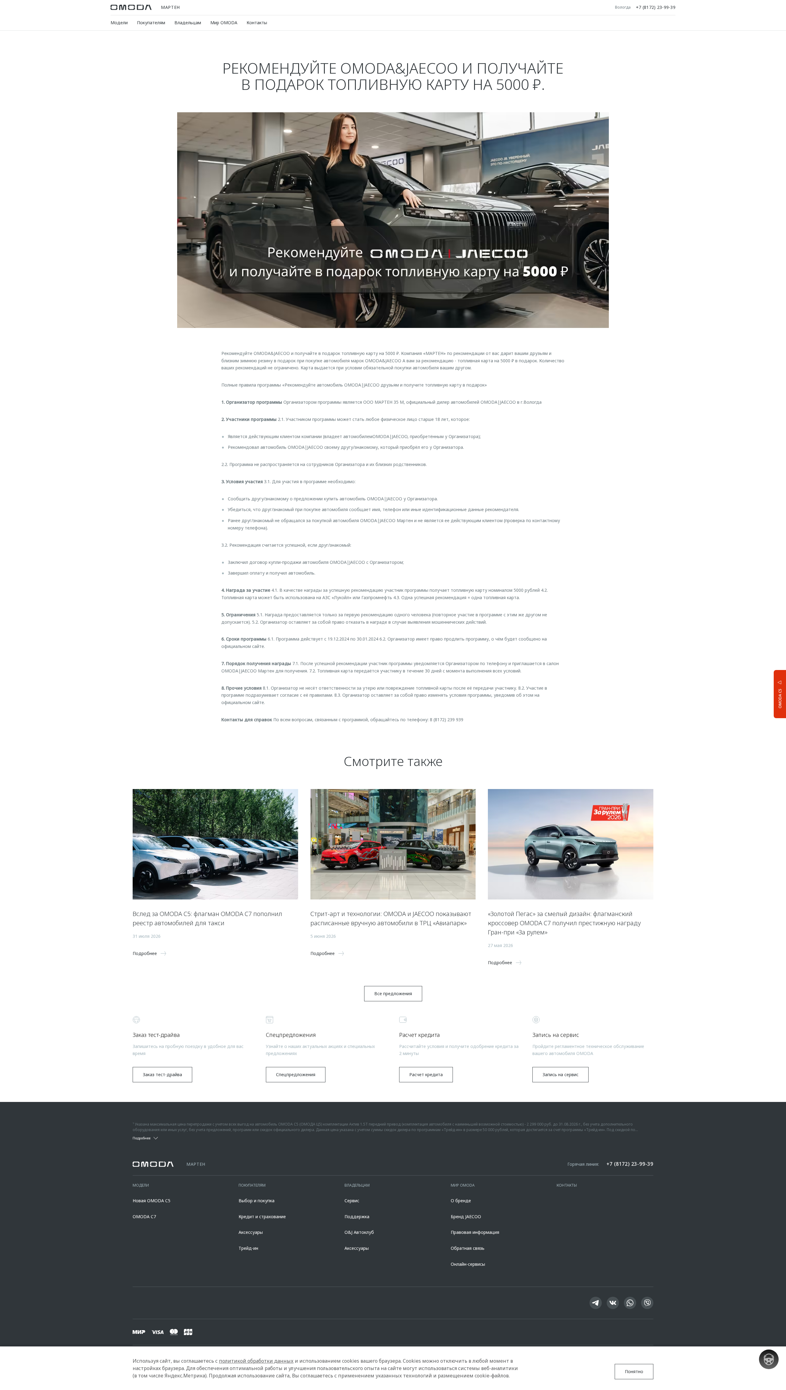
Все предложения (393, 993)
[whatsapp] (630, 1303)
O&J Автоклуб (359, 1232)
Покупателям (151, 22)
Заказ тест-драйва (162, 1074)
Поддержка (356, 1216)
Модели (119, 22)
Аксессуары (251, 1232)
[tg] (596, 1303)
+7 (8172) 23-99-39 (655, 7)
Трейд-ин (248, 1248)
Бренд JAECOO (466, 1216)
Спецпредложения (295, 1074)
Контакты (257, 22)
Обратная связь (467, 1248)
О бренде (461, 1200)
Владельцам (187, 22)
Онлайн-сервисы (468, 1264)
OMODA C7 (144, 1216)
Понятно (634, 1371)
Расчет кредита (426, 1074)
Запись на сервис (560, 1074)
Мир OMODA (223, 22)
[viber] (647, 1303)
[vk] (613, 1303)
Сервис (351, 1200)
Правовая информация (475, 1232)
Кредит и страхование (262, 1216)
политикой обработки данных (256, 1360)
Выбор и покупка (256, 1200)
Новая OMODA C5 (151, 1200)
